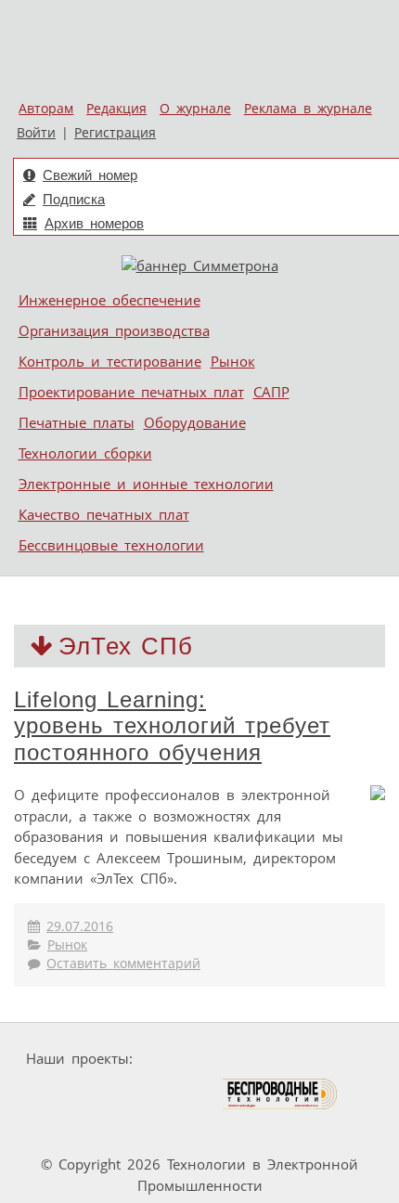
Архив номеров (94, 223)
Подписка (74, 199)
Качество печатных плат (104, 514)
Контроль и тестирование (110, 361)
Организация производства (114, 330)
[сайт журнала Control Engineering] (75, 1129)
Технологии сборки (85, 453)
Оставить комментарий (123, 963)
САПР (271, 391)
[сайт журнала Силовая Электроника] (198, 1058)
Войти (36, 132)
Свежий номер (90, 175)
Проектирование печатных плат (131, 391)
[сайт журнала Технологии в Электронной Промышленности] (318, 1058)
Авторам (46, 108)
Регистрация (115, 132)
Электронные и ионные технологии (146, 483)
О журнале (195, 108)
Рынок (233, 361)
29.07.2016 (79, 926)
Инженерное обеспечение (109, 300)
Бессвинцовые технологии (111, 545)
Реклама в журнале (308, 108)
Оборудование (195, 422)
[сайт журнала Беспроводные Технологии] (281, 1094)
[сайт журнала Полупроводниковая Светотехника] (133, 1094)
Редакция (116, 108)
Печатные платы (77, 422)
